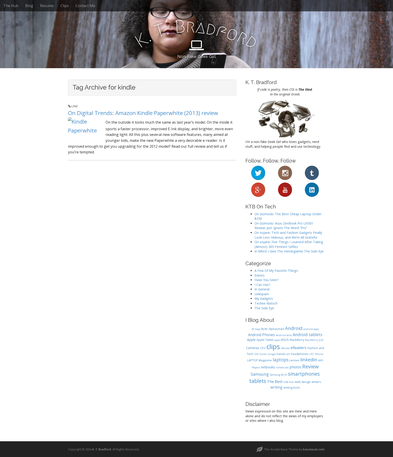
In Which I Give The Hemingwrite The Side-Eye (289, 251)
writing (276, 387)
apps (277, 340)
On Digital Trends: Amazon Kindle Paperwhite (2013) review (143, 113)
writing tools (291, 388)
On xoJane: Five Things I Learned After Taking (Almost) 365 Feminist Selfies (288, 244)
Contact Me (85, 5)
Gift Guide (260, 354)
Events (259, 275)
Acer (264, 329)
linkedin (308, 359)
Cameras (252, 348)
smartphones (304, 373)
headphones (300, 354)
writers (316, 382)
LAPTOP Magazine (259, 360)
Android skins (284, 335)
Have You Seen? (266, 280)
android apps (311, 329)
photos (295, 367)
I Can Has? (262, 284)
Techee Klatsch (265, 303)
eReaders (298, 347)
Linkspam (261, 294)
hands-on (283, 354)
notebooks (282, 367)
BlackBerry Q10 (314, 340)
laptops (280, 360)
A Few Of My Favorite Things (276, 270)
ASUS (285, 339)
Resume (47, 5)
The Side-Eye (264, 308)
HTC (312, 354)
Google (271, 354)
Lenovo (294, 360)
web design (303, 382)
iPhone (319, 354)
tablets (257, 381)
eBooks (285, 348)
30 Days (256, 329)
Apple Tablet (265, 340)
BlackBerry (297, 340)
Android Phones (261, 334)
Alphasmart (276, 329)
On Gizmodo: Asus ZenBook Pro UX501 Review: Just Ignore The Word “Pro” (283, 225)
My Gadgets (263, 298)
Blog (29, 5)
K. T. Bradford (101, 449)
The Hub (10, 5)
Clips (64, 5)
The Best (274, 381)
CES (262, 348)
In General (262, 289)
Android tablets (307, 334)
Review (310, 366)
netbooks (268, 367)
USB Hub (288, 382)
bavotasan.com (313, 449)
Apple (251, 339)
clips (273, 346)
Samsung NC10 (278, 374)
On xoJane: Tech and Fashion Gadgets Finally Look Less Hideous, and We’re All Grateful (288, 235)
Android (293, 328)
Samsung (260, 374)
